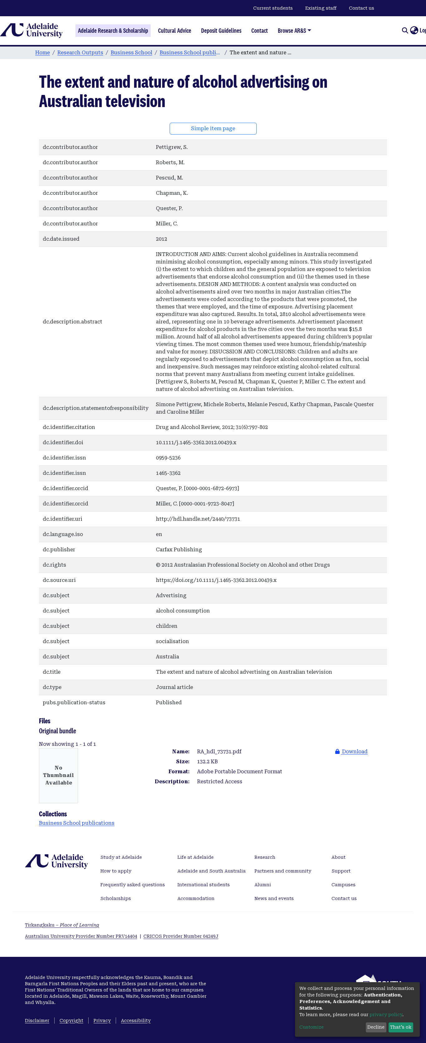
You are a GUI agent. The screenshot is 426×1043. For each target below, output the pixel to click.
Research (264, 857)
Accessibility (136, 1020)
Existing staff (320, 8)
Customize (311, 1027)
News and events (274, 898)
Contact (259, 30)
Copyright (71, 1020)
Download (354, 752)
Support (341, 870)
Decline (376, 1027)
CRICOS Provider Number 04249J (180, 936)
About (339, 857)
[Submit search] (405, 30)
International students (203, 884)
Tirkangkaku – (62, 924)
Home (42, 53)
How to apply (115, 870)
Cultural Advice (174, 30)
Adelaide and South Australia (211, 870)
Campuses (344, 884)
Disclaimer (37, 1020)
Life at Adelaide (195, 857)
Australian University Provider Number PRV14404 (81, 936)
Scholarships (115, 898)
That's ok (400, 1027)
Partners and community (282, 870)
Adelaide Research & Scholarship (113, 30)
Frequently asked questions (132, 884)
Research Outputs (80, 53)
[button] (414, 30)
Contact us (361, 8)
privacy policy (386, 1014)
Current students (273, 8)
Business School (131, 53)
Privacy (102, 1020)
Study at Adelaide (121, 857)
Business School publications (191, 53)
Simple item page (213, 128)
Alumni (262, 884)
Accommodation (196, 898)
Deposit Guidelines (221, 30)
